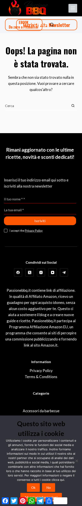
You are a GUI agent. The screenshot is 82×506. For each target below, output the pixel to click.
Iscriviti (39, 221)
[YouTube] (52, 272)
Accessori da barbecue (41, 411)
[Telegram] (64, 272)
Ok (33, 487)
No (48, 487)
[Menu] (72, 8)
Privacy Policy (34, 230)
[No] (76, 461)
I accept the (26, 230)
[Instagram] (41, 272)
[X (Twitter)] (29, 272)
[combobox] (37, 105)
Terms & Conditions (41, 376)
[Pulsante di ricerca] (73, 105)
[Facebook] (18, 272)
